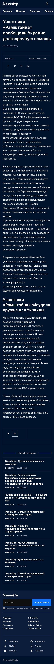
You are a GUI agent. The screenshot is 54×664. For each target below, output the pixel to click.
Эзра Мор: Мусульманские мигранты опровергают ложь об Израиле (24, 545)
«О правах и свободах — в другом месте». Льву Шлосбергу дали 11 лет (26, 497)
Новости (9, 468)
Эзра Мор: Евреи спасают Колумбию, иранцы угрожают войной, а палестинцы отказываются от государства (24, 479)
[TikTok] (5, 646)
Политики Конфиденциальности (37, 608)
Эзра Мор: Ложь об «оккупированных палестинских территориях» (25, 528)
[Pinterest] (21, 66)
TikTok (12, 646)
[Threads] (31, 651)
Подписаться (41, 602)
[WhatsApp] (28, 66)
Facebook (13, 641)
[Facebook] (8, 66)
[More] (15, 434)
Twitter (38, 646)
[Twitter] (15, 66)
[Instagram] (31, 641)
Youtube (12, 651)
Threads (39, 651)
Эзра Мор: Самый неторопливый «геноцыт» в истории (24, 513)
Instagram (40, 641)
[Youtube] (5, 651)
